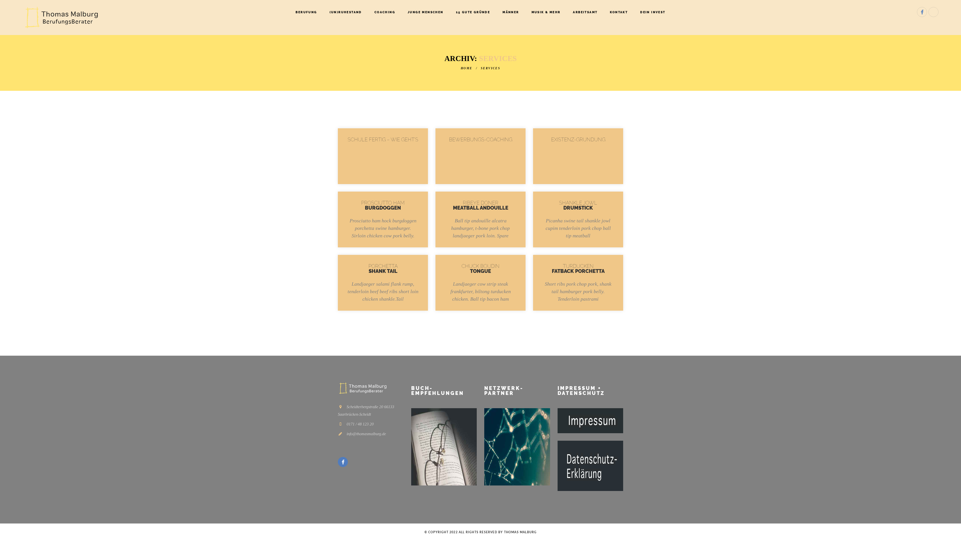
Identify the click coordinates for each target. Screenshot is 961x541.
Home (466, 68)
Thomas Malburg (520, 532)
